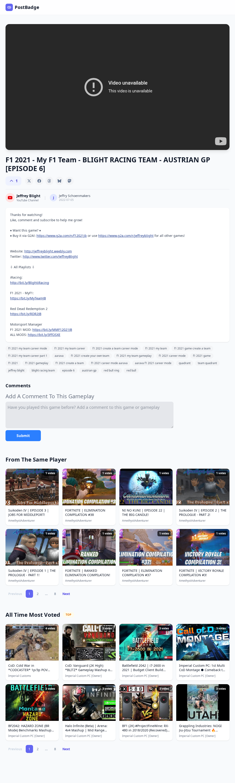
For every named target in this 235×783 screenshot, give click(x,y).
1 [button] (29, 594)
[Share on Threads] (49, 181)
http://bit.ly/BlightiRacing (29, 282)
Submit (23, 435)
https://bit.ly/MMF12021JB (52, 329)
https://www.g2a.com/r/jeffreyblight (126, 235)
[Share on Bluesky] (59, 181)
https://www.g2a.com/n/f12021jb (61, 235)
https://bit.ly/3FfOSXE (44, 334)
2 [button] (38, 594)
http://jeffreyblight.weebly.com (48, 251)
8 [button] (55, 594)
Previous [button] (15, 594)
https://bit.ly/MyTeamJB (28, 298)
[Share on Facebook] (39, 181)
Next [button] (66, 594)
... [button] (46, 594)
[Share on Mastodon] (69, 181)
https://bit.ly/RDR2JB (25, 314)
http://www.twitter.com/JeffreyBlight (50, 256)
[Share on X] (29, 181)
